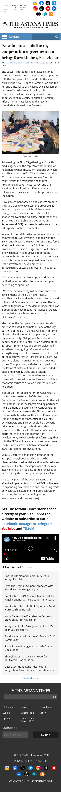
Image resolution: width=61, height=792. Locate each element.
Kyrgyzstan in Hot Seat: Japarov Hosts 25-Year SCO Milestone (29, 628)
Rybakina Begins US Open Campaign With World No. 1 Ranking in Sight (29, 587)
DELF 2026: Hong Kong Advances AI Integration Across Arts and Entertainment (30, 668)
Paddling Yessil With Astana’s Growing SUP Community (30, 638)
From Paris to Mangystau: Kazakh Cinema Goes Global (29, 648)
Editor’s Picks (27, 712)
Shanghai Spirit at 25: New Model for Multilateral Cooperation (26, 658)
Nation (42, 712)
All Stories (8, 707)
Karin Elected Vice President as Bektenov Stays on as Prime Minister (29, 618)
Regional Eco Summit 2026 (28, 719)
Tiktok (28, 528)
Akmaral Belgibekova (15, 62)
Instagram (27, 524)
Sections (14, 36)
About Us (41, 761)
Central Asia (45, 707)
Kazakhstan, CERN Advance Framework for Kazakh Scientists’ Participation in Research (30, 597)
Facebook (9, 524)
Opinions (7, 718)
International (35, 62)
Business (25, 707)
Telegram (45, 524)
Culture (6, 712)
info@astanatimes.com (38, 781)
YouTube (8, 528)
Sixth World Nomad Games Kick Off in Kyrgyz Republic (27, 577)
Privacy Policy (23, 761)
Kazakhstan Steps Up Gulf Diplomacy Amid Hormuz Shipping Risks (30, 607)
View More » (30, 678)
